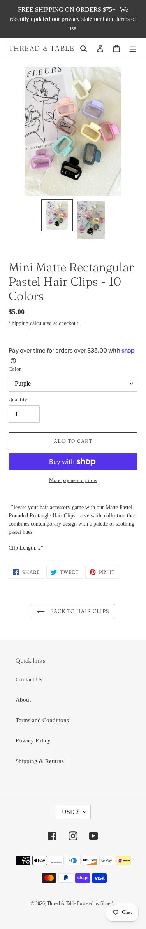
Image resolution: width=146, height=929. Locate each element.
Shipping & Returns (40, 761)
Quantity (18, 399)
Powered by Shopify (96, 903)
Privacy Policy (33, 740)
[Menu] (133, 48)
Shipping (18, 323)
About (23, 700)
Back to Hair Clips (79, 611)
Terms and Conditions (42, 720)
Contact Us (29, 679)
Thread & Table (42, 48)
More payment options (73, 480)
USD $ (70, 812)
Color (15, 369)
